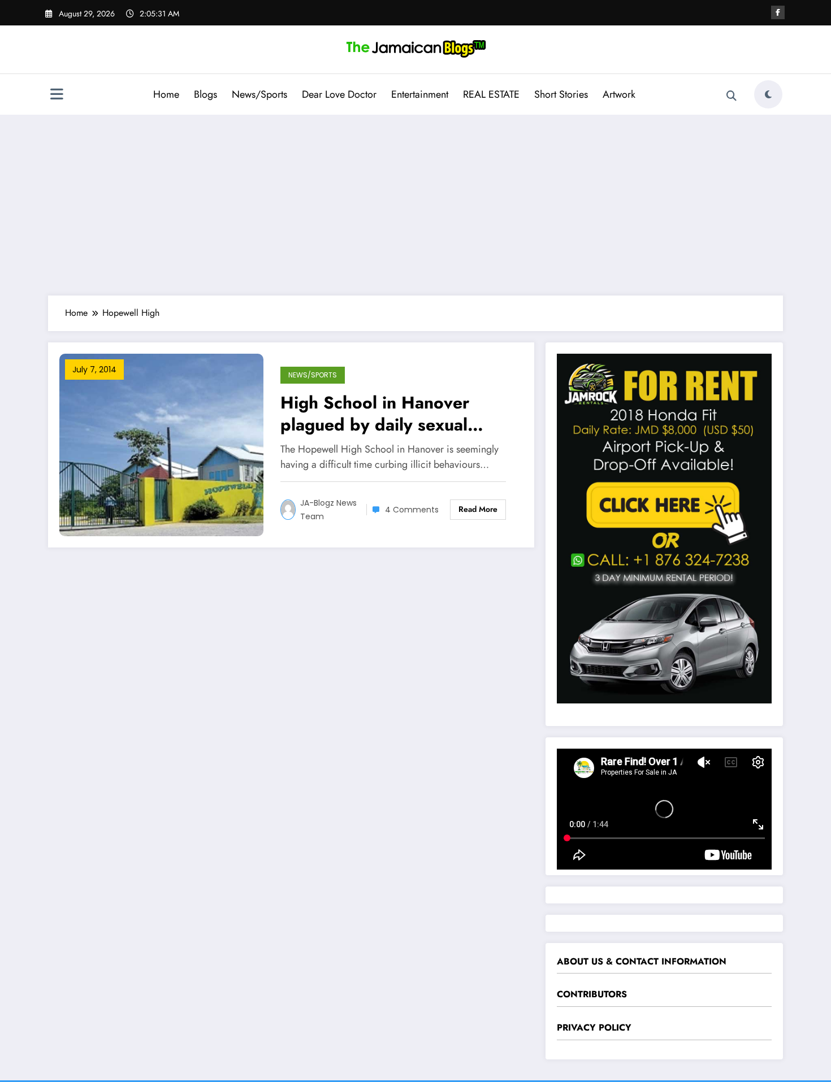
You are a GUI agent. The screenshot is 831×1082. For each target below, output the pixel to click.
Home (166, 94)
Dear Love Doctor (339, 94)
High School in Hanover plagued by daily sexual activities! (374, 414)
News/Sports (259, 94)
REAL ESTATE (491, 94)
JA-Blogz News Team (328, 509)
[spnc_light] (768, 94)
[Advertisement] (415, 205)
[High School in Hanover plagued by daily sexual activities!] (161, 443)
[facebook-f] (778, 12)
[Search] (731, 96)
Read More (477, 509)
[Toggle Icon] (56, 95)
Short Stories (561, 94)
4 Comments (412, 509)
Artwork (619, 94)
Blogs (205, 94)
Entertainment (419, 94)
